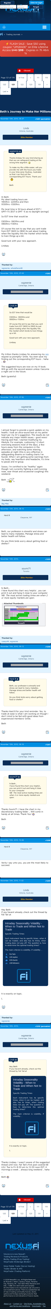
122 (22, 84)
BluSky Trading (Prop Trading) (16, 1259)
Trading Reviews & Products (16, 1256)
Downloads (36, 1306)
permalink (45, 119)
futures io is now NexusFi (14, 1254)
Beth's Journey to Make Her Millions (25, 111)
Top (44, 1306)
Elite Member (27, 137)
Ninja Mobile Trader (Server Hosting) (19, 1266)
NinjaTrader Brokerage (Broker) (17, 1262)
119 (46, 77)
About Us (7, 1303)
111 (38, 77)
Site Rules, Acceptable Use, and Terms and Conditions (28, 1304)
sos (47, 354)
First (21, 77)
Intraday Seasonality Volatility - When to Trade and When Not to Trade (24, 926)
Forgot (36, 7)
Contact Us (17, 1303)
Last (5, 91)
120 (4, 84)
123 (30, 84)
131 (39, 84)
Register (7, 3)
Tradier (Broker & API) (13, 1268)
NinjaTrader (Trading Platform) (17, 1271)
